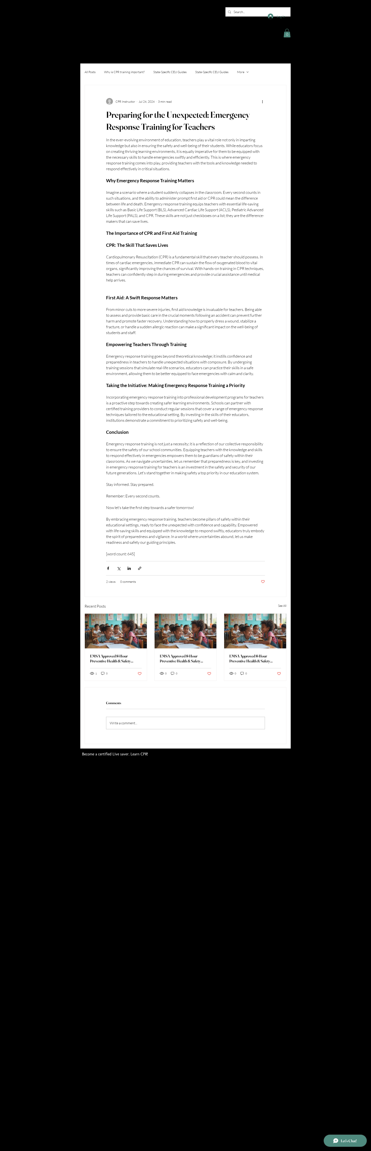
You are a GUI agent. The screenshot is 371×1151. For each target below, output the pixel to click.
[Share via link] (140, 568)
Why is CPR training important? (124, 72)
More (240, 72)
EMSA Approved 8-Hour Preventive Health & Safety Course (110, 658)
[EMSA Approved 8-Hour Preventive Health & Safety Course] (116, 631)
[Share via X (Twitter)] (119, 568)
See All (282, 605)
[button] (287, 33)
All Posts (90, 72)
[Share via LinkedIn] (129, 568)
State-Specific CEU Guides (170, 72)
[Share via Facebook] (108, 568)
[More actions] (262, 101)
